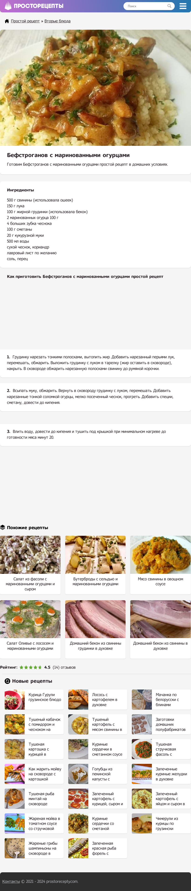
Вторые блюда (57, 21)
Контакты (11, 881)
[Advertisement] (95, 318)
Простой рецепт (25, 21)
